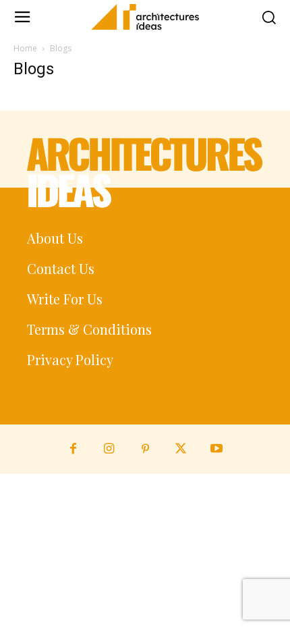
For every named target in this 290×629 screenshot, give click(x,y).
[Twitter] (181, 449)
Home (25, 48)
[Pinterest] (144, 449)
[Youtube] (216, 449)
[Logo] (145, 17)
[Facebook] (73, 449)
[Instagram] (108, 449)
